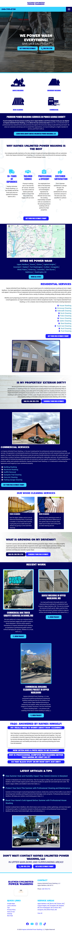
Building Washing (10, 467)
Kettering (31, 269)
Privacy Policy (11, 909)
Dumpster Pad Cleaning (12, 475)
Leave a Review (11, 905)
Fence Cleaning (65, 318)
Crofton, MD (57, 907)
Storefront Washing (11, 469)
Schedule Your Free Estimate (54, 401)
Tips (8, 907)
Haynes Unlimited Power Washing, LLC (33, 929)
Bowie (32, 264)
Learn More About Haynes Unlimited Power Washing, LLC (36, 134)
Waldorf (25, 267)
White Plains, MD (52, 909)
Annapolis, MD (42, 909)
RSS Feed (10, 916)
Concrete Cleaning (10, 477)
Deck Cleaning (65, 313)
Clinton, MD (60, 903)
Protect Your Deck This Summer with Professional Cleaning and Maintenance (38, 788)
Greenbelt (17, 267)
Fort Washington (36, 267)
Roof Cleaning (66, 328)
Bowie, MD (53, 903)
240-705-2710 (9, 9)
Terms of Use (11, 912)
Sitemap (9, 914)
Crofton (46, 267)
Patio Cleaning (65, 316)
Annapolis (54, 267)
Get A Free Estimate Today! (44, 866)
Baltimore (29, 272)
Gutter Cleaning (65, 321)
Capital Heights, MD (43, 905)
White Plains (22, 269)
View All (40, 913)
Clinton (39, 264)
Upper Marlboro (23, 264)
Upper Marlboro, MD (43, 903)
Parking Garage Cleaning (13, 480)
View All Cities (36, 277)
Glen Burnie (50, 269)
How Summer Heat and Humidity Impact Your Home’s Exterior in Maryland (37, 776)
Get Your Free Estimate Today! (36, 218)
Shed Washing (65, 323)
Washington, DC (40, 272)
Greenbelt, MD (54, 905)
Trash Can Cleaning (64, 326)
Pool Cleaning (66, 331)
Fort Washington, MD (46, 907)
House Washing (65, 305)
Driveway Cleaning (64, 308)
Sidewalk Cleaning (64, 311)
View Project (19, 636)
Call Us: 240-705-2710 (31, 401)
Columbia (40, 269)
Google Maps (11, 903)
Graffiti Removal (10, 472)
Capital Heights (49, 264)
